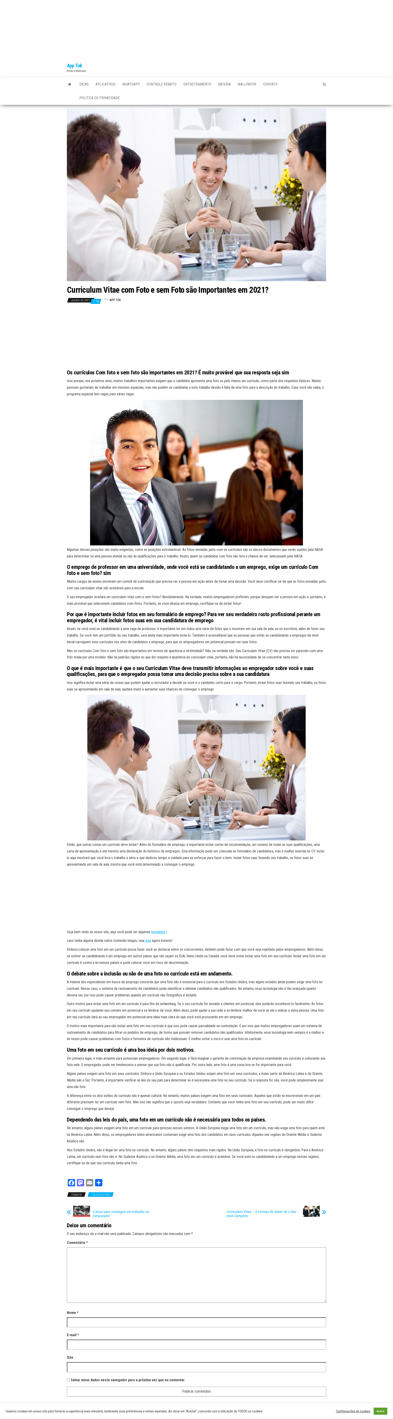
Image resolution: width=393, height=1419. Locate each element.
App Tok (74, 65)
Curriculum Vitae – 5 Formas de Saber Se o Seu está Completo (261, 1214)
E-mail (73, 1335)
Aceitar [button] (380, 1411)
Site (70, 1357)
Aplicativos (106, 84)
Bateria (224, 84)
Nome (72, 1313)
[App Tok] (69, 84)
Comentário (77, 1242)
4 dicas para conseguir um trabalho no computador (120, 1214)
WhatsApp (131, 84)
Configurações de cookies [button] (353, 1411)
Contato (270, 84)
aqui (148, 940)
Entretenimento (197, 84)
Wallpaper (247, 84)
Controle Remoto (161, 84)
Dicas (84, 84)
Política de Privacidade (99, 98)
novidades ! (159, 932)
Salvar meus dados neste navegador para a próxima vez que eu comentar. (128, 1380)
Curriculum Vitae (101, 1194)
